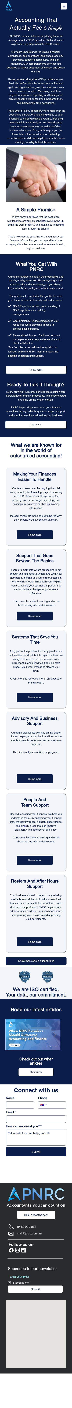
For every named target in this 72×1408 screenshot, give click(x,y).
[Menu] (16, 6)
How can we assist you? (24, 1126)
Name (10, 1098)
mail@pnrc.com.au (29, 1233)
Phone (42, 1098)
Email (11, 1112)
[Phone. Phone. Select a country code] (43, 1105)
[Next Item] (54, 1035)
